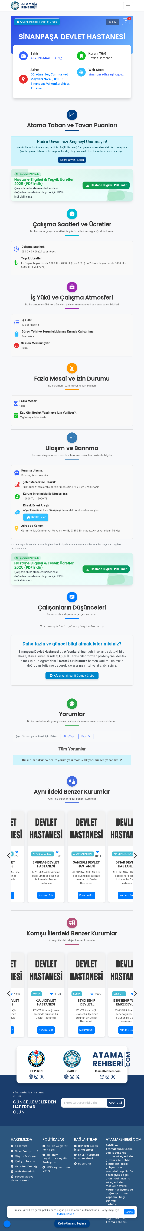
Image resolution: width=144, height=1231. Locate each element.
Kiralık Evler (38, 517)
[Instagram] (36, 1077)
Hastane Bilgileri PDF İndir (108, 185)
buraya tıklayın (66, 1213)
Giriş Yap (69, 736)
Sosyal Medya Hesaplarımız (22, 1178)
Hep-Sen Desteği (26, 1166)
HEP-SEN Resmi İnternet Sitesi (86, 1147)
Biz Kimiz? (21, 1146)
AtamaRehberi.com (124, 1139)
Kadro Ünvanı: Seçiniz (72, 1223)
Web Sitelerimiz (25, 1171)
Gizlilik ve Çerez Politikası (55, 1147)
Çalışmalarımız (25, 1161)
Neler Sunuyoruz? (26, 1151)
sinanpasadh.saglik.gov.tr (107, 74)
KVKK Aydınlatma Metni (56, 1169)
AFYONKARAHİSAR (45, 58)
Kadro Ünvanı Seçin (72, 160)
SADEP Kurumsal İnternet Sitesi (87, 1156)
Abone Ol (115, 1103)
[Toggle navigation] (128, 5)
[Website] (31, 1077)
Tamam (129, 1212)
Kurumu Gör (46, 895)
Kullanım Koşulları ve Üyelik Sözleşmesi (54, 1158)
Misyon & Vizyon (26, 1156)
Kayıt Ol (85, 736)
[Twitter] (42, 1077)
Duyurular (84, 1163)
